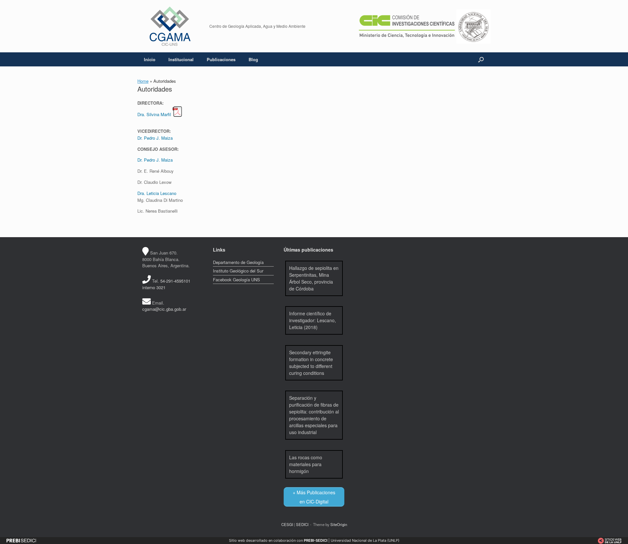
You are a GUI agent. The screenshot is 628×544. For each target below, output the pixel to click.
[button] (481, 59)
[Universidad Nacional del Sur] (473, 25)
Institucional (181, 59)
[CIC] (407, 25)
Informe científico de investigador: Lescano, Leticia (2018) (312, 320)
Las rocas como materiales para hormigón (305, 464)
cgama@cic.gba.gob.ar (164, 309)
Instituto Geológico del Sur (238, 271)
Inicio (149, 59)
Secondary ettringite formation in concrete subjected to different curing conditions (311, 362)
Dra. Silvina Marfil (154, 114)
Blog (253, 59)
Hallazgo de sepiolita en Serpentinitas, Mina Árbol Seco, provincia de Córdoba (314, 278)
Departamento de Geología (238, 262)
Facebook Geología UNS (236, 279)
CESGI (287, 524)
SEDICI (302, 524)
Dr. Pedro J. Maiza (155, 138)
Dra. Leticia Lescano (156, 193)
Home (142, 81)
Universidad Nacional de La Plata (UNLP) (365, 540)
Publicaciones (221, 59)
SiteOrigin (338, 524)
